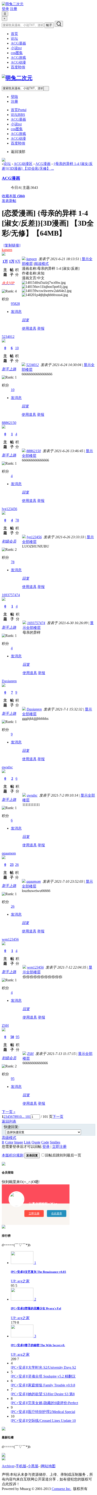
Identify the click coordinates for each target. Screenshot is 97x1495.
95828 (15, 304)
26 (17, 865)
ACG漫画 (18, 43)
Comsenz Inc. (61, 1489)
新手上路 (9, 369)
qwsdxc (7, 767)
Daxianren (9, 681)
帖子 (49, 25)
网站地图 (48, 1466)
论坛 (14, 38)
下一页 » (8, 1112)
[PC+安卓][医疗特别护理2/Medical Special (43, 1412)
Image (18, 1142)
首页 (14, 34)
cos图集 (17, 53)
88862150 (9, 423)
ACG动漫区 (23, 164)
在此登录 (56, 1213)
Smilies (55, 1142)
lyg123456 (9, 509)
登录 (5, 9)
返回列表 (9, 1121)
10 (17, 348)
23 (12, 865)
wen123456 (10, 939)
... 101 (26, 1117)
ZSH (5, 1025)
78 (17, 520)
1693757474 (11, 595)
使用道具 (29, 328)
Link (27, 1142)
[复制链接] (12, 245)
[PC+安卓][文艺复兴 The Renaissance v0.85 (38, 1271)
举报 (40, 328)
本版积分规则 (12, 1155)
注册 (13, 9)
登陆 (14, 97)
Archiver (8, 1466)
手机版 (21, 1466)
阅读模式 (41, 264)
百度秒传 (18, 67)
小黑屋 (33, 1466)
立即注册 (59, 1147)
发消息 (16, 312)
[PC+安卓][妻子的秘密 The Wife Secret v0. (38, 1345)
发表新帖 (9, 201)
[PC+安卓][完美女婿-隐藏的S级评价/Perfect (44, 1403)
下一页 (58, 1117)
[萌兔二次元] (12, 4)
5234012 (8, 337)
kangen (7, 250)
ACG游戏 (18, 58)
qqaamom (9, 853)
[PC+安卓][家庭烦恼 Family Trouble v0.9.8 (43, 1385)
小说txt (16, 48)
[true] (59, 24)
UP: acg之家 (20, 1281)
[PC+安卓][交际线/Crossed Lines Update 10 (43, 1421)
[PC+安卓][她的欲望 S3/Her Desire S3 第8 (43, 1394)
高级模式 (9, 1138)
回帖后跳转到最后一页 (63, 1155)
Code (45, 1142)
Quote (36, 1142)
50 (12, 1037)
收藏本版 (13, 196)
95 (17, 1037)
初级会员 (9, 541)
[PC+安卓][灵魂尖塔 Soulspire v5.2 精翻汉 (43, 1376)
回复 (25, 320)
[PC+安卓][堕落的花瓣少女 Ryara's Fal (36, 1308)
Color (9, 1142)
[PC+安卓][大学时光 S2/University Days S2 (43, 1367)
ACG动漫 (18, 62)
